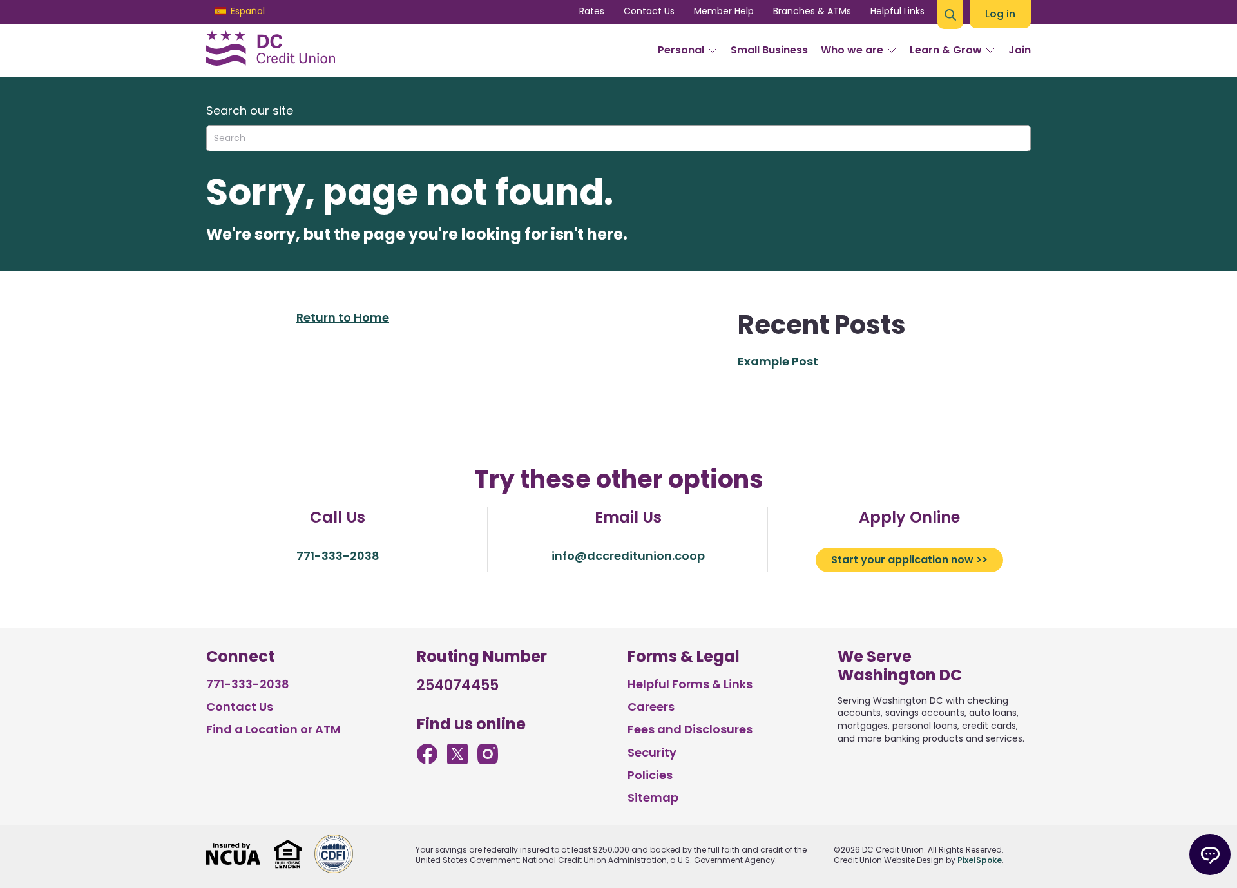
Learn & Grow (946, 50)
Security (652, 752)
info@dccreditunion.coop (628, 556)
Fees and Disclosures (690, 729)
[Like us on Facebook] (427, 760)
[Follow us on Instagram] (487, 760)
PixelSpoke (979, 859)
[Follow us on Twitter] (457, 760)
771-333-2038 (337, 556)
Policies (650, 775)
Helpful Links (897, 11)
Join (1019, 50)
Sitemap (653, 797)
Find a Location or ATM (273, 729)
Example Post (778, 361)
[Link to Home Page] (270, 50)
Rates (591, 11)
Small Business (769, 50)
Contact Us (649, 11)
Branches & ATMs (812, 11)
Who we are (852, 50)
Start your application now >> (909, 559)
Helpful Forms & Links (690, 684)
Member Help (724, 11)
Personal (681, 50)
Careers (651, 707)
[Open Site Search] (950, 14)
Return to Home (342, 317)
